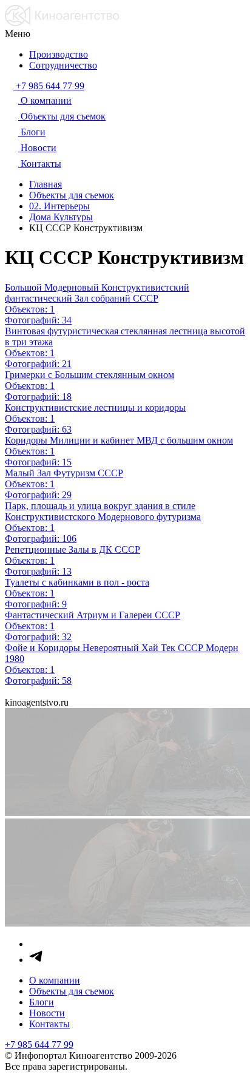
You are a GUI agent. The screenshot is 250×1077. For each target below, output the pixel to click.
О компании (54, 980)
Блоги (41, 1002)
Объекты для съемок (71, 991)
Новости (47, 1013)
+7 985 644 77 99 (39, 1044)
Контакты (49, 1024)
